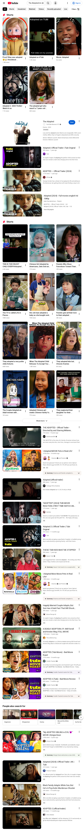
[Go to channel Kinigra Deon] (44, 741)
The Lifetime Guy (51, 638)
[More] (79, 473)
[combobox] (35, 3)
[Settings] (67, 3)
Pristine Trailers (51, 771)
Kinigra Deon (50, 741)
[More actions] (25, 58)
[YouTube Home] (13, 3)
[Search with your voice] (55, 3)
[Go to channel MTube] (44, 177)
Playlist (59, 201)
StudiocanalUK (50, 436)
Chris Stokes (50, 815)
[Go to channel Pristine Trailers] (44, 770)
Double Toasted (51, 661)
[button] (47, 458)
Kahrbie (48, 512)
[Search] (48, 3)
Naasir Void (49, 556)
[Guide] (4, 3)
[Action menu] (79, 121)
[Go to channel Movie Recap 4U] (44, 614)
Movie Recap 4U (51, 614)
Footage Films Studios (53, 486)
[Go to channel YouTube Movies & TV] (44, 124)
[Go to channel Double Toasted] (44, 661)
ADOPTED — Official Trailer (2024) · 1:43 (55, 204)
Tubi (47, 154)
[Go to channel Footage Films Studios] (44, 486)
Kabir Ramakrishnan (50, 201)
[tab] (5, 9)
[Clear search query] (43, 3)
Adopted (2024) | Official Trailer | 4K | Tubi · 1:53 (58, 206)
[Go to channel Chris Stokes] (44, 814)
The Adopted (48, 121)
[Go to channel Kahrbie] (44, 512)
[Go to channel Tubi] (44, 154)
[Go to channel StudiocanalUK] (44, 436)
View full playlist (49, 209)
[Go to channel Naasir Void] (44, 556)
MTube (48, 177)
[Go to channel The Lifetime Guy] (44, 637)
